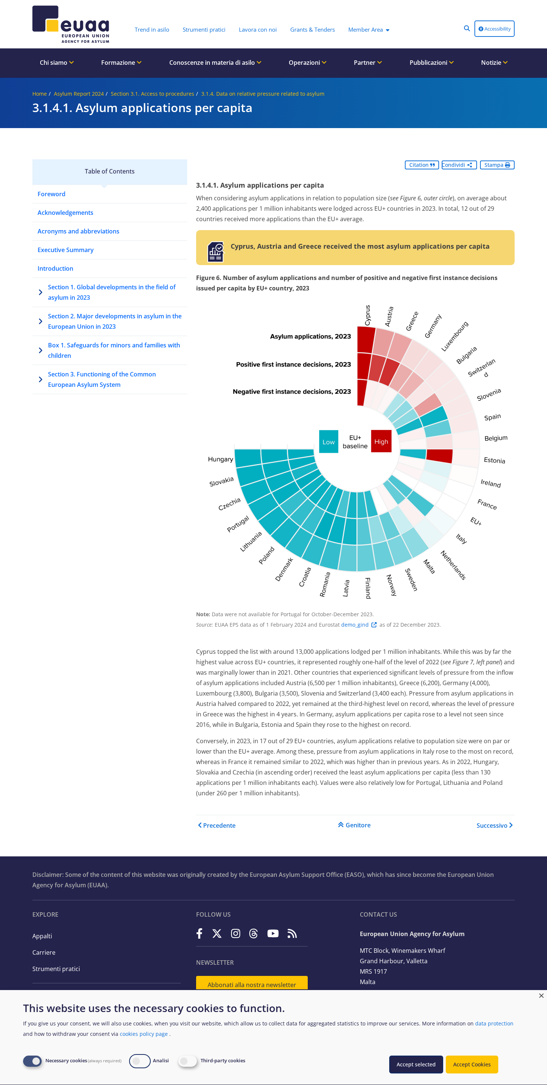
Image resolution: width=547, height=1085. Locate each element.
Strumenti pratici (56, 969)
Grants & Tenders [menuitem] (312, 29)
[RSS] (292, 933)
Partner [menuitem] (365, 62)
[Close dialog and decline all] (541, 994)
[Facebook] (199, 933)
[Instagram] (235, 933)
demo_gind (355, 624)
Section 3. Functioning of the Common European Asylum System (102, 379)
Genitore (358, 825)
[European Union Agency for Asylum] (72, 24)
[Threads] (253, 933)
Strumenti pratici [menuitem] (204, 29)
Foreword (51, 194)
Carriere (43, 952)
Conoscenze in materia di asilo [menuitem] (212, 62)
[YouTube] (273, 933)
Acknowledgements (65, 213)
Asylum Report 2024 (79, 93)
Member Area (365, 29)
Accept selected (416, 1064)
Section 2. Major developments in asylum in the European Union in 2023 (115, 321)
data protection (494, 1023)
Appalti (42, 936)
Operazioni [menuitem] (305, 62)
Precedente (219, 825)
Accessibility (497, 28)
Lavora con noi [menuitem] (258, 29)
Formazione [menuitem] (119, 62)
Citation (419, 164)
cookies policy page (144, 1033)
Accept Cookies (472, 1064)
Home (39, 93)
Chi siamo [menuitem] (54, 62)
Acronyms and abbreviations (78, 231)
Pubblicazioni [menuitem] (429, 62)
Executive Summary (66, 250)
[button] (467, 28)
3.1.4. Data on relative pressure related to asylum (262, 93)
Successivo (492, 825)
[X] (217, 933)
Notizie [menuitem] (492, 62)
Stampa (494, 164)
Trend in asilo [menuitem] (152, 29)
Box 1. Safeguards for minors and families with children (114, 350)
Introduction (55, 268)
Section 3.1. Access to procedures (152, 93)
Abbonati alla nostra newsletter (252, 985)
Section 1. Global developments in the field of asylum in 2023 (112, 292)
